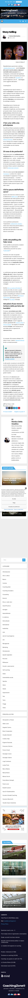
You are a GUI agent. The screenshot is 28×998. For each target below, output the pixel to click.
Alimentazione (6, 571)
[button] (26, 488)
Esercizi (5, 598)
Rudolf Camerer (7, 787)
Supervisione (6, 692)
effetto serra (15, 196)
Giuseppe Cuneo (7, 753)
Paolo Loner (6, 784)
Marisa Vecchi (6, 776)
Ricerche (5, 658)
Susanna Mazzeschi (8, 799)
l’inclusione (6, 173)
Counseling (6, 594)
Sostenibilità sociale (8, 677)
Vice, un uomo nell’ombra (14, 288)
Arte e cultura (6, 575)
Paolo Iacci (18, 905)
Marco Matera (6, 769)
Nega (14, 502)
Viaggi (4, 704)
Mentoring (5, 647)
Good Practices (7, 605)
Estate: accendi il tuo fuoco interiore (12, 479)
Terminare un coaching (7, 955)
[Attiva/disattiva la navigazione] (25, 21)
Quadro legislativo (7, 654)
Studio (4, 688)
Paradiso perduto (10, 359)
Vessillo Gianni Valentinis (9, 802)
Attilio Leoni (6, 723)
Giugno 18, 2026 (9, 889)
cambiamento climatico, (16, 223)
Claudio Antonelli (7, 735)
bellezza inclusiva (7, 139)
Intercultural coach (6, 965)
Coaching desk (6, 587)
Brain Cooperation (7, 731)
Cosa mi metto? (8, 411)
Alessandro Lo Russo (8, 719)
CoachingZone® (9, 10)
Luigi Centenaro (7, 761)
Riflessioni (5, 662)
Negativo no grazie (19, 411)
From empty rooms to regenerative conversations (13, 868)
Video (4, 707)
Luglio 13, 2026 (9, 870)
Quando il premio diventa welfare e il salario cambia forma (12, 903)
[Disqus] (14, 538)
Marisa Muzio (6, 772)
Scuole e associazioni (8, 666)
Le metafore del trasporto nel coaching (11, 945)
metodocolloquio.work (9, 68)
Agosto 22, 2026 (9, 854)
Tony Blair (12, 299)
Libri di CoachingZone (8, 636)
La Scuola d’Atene (6, 962)
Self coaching (6, 670)
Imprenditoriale (6, 613)
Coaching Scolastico (8, 590)
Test (4, 696)
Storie (4, 685)
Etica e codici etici (7, 602)
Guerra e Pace (19, 322)
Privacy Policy (4, 924)
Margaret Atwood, (20, 340)
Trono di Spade (7, 324)
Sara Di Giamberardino (9, 791)
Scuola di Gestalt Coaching (10, 795)
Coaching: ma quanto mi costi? (9, 958)
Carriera (5, 583)
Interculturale (6, 621)
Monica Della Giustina (14, 36)
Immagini (5, 609)
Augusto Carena (17, 513)
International (6, 624)
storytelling (18, 77)
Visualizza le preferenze (14, 506)
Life (4, 639)
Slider (4, 673)
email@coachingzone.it (10, 921)
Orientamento (6, 651)
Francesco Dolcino (7, 746)
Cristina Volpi (6, 738)
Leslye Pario (15, 482)
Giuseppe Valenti (7, 757)
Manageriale (6, 643)
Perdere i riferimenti (6, 952)
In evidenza (6, 617)
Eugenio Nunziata (7, 742)
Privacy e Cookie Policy (8, 509)
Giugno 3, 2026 (9, 905)
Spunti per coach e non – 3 (14, 851)
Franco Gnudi (6, 750)
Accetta (14, 498)
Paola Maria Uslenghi (8, 780)
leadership (5, 628)
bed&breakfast (15, 460)
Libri (4, 632)
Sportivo (5, 681)
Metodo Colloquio (16, 436)
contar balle (7, 250)
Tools (4, 700)
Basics (4, 579)
